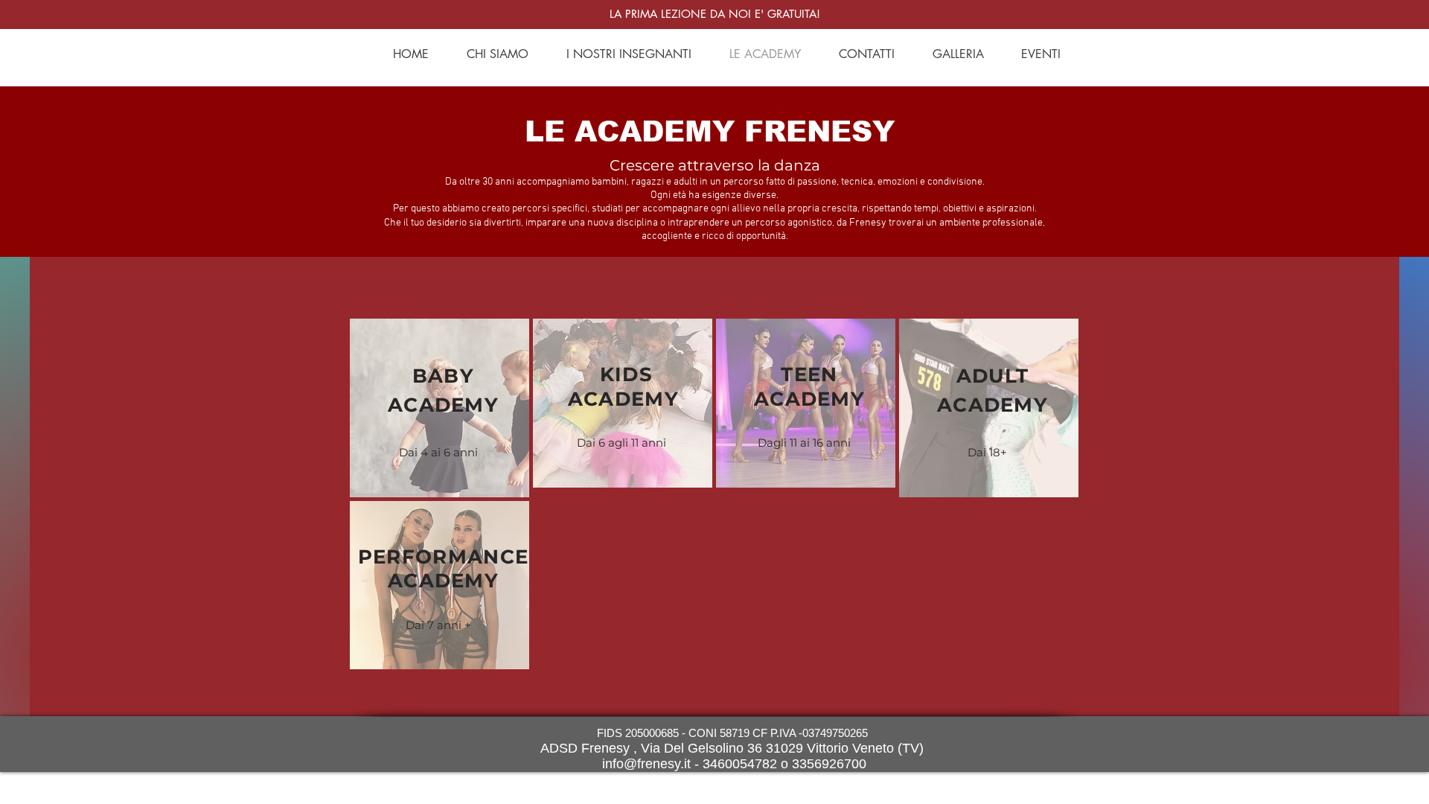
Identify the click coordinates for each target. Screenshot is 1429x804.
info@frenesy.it (646, 763)
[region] (439, 408)
